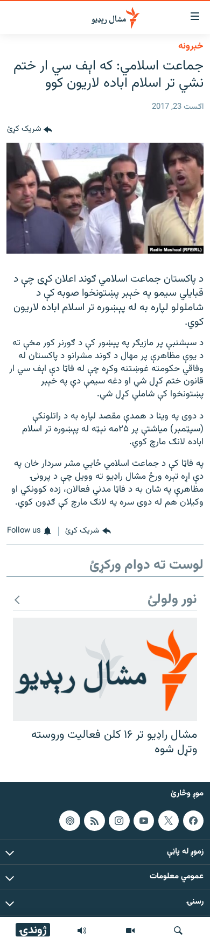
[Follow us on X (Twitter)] (168, 820)
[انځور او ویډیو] (130, 930)
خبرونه (191, 46)
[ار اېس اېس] (94, 820)
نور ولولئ (172, 600)
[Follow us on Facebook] (193, 820)
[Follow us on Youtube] (144, 820)
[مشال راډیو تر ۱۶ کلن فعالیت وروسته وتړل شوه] (105, 669)
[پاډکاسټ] (69, 820)
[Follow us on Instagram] (119, 820)
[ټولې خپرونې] (82, 930)
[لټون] (178, 930)
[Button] (29, 129)
